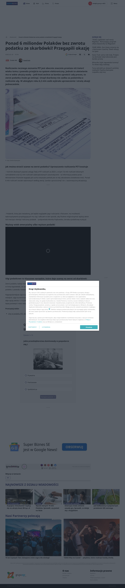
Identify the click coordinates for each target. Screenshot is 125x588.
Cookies (39, 322)
